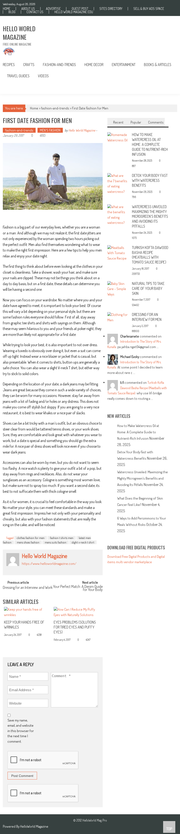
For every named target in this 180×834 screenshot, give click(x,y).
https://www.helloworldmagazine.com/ (49, 563)
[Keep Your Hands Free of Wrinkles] (27, 612)
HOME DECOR (93, 64)
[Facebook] (23, 568)
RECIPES (9, 64)
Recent (118, 122)
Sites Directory (110, 8)
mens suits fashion (55, 542)
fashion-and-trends (59, 64)
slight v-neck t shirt (83, 542)
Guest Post (80, 8)
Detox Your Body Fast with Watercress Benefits (150, 180)
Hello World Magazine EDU (73, 12)
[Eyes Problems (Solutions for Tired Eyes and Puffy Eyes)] (77, 612)
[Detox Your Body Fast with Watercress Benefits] (118, 183)
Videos (43, 76)
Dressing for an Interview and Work (27, 588)
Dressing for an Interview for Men (146, 317)
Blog (11, 12)
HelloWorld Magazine (34, 826)
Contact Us (34, 12)
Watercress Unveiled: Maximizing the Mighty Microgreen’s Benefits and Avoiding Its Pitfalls (150, 216)
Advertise (53, 8)
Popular (136, 122)
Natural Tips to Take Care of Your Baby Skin (148, 288)
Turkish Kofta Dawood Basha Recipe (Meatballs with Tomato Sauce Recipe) (150, 254)
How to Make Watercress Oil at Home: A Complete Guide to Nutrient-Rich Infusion (150, 144)
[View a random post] (170, 87)
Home (6, 8)
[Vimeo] (43, 568)
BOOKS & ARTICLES (157, 64)
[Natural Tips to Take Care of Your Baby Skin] (118, 288)
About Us (28, 8)
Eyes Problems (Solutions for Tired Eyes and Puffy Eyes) (75, 627)
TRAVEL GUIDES (18, 76)
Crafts (28, 64)
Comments (156, 122)
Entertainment (123, 64)
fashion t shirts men (61, 538)
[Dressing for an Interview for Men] (118, 317)
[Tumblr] (33, 568)
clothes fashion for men (31, 538)
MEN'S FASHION (50, 130)
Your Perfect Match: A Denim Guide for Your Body (78, 588)
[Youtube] (54, 568)
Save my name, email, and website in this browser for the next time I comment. (21, 731)
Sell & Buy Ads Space (148, 8)
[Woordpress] (49, 568)
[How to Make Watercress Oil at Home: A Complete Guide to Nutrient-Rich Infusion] (118, 137)
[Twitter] (38, 568)
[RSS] (28, 568)
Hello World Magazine (81, 130)
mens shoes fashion (28, 542)
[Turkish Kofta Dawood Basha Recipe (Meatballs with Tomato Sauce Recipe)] (118, 252)
